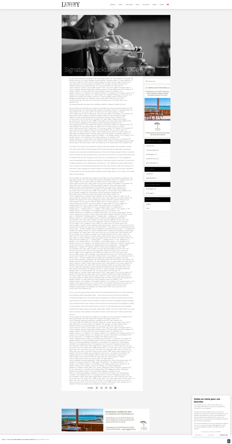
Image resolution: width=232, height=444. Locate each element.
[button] (228, 441)
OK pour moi (224, 435)
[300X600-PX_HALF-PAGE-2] (157, 136)
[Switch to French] (168, 4)
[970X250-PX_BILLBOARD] (106, 431)
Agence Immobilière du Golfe (42, 439)
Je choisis (211, 435)
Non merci (198, 435)
